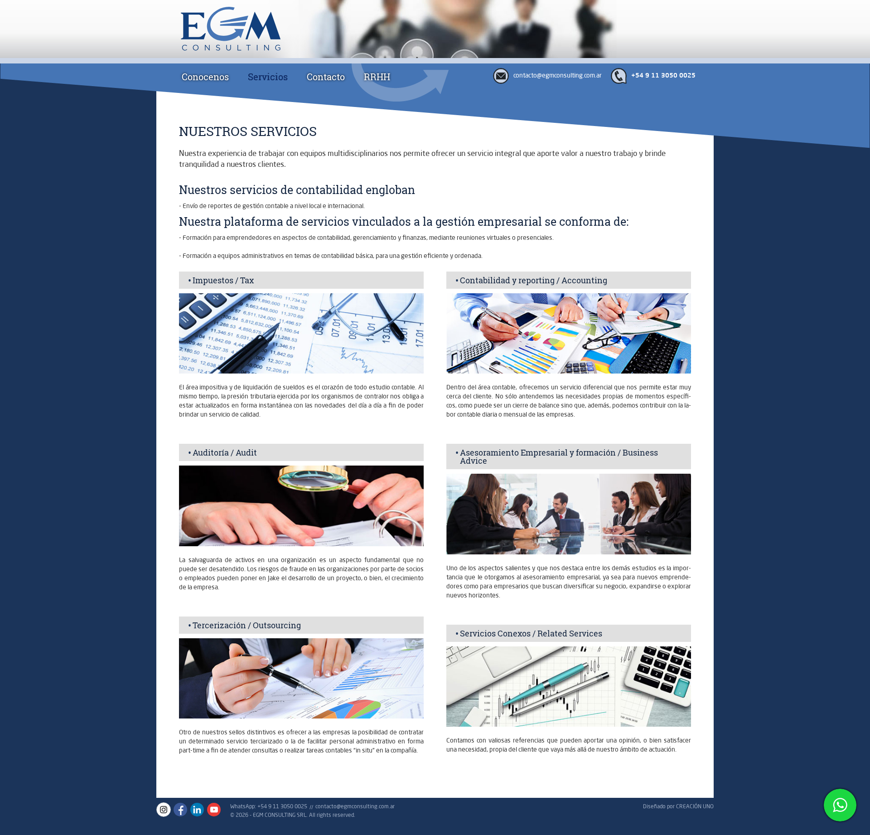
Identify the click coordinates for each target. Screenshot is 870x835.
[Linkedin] (197, 809)
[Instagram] (163, 809)
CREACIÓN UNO (695, 806)
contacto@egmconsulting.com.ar (557, 75)
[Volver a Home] (227, 30)
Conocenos (205, 77)
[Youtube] (214, 809)
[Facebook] (180, 809)
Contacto (326, 77)
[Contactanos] (840, 805)
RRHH (377, 77)
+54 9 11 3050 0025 (663, 76)
